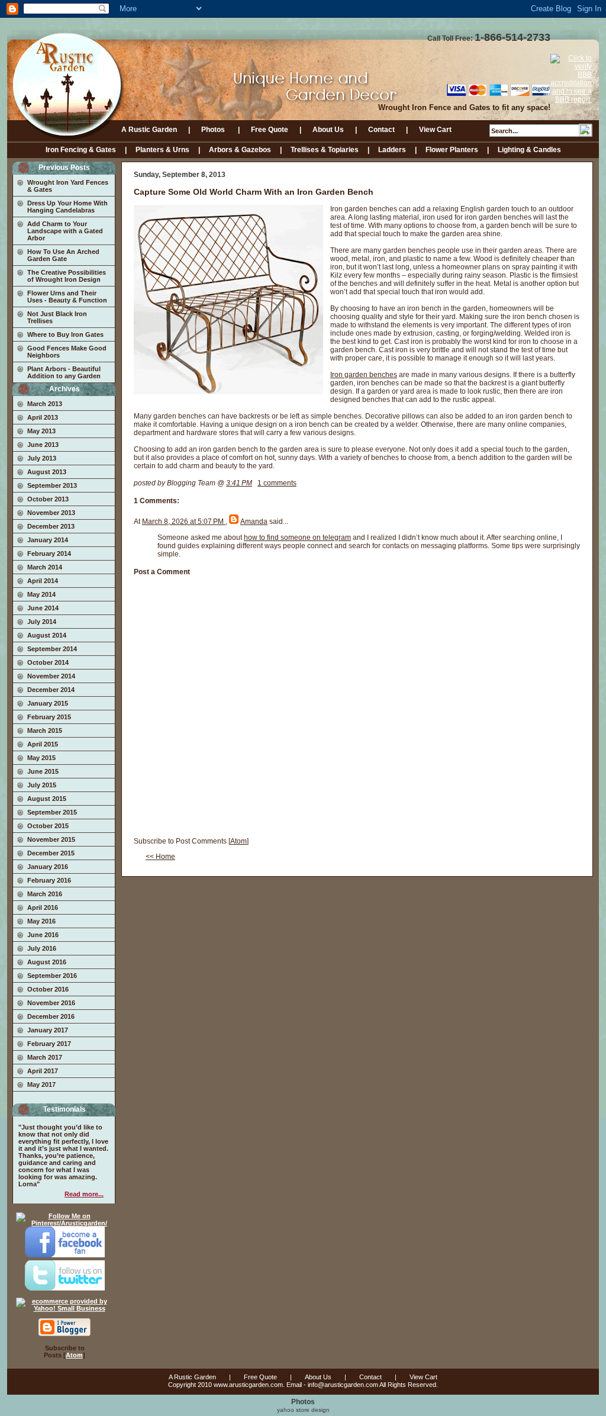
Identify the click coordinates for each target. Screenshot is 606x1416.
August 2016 (46, 962)
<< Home (160, 856)
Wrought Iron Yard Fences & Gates (67, 186)
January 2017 (47, 1030)
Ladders (392, 150)
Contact (381, 129)
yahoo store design (303, 1410)
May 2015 (41, 757)
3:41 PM (239, 483)
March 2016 (44, 893)
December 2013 (51, 526)
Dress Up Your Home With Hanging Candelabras (67, 206)
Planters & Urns (162, 150)
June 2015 (43, 771)
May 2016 (41, 921)
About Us (328, 129)
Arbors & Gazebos (240, 150)
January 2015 (47, 703)
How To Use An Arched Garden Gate (63, 255)
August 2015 (46, 798)
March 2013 (44, 403)
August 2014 (46, 635)
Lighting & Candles (529, 150)
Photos (214, 129)
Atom (74, 1355)
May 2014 (41, 594)
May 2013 (41, 431)
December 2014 (51, 689)
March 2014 (44, 567)
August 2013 (46, 471)
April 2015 (42, 744)
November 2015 (51, 839)
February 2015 (49, 716)
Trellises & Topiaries (325, 150)
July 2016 (41, 948)
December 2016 (51, 1016)
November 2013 (51, 512)
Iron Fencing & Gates (81, 150)
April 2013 (42, 417)
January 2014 (47, 539)
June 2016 (43, 934)
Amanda (253, 521)
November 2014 (51, 676)
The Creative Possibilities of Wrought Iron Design (66, 276)
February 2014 (49, 553)
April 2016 (42, 907)
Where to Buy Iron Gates (65, 334)
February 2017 (49, 1043)
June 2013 (43, 444)
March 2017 (44, 1057)
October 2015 (48, 825)
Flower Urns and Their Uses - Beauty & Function (67, 296)
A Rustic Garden (149, 129)
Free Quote (269, 129)
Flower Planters (452, 150)
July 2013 (41, 458)
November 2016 (51, 1002)
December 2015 (51, 853)
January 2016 (47, 866)
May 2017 (41, 1084)
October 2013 (48, 499)
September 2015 (52, 812)
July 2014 (41, 621)
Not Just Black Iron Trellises (57, 317)
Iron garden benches (363, 375)
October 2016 (48, 989)
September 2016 (52, 975)
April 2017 (42, 1070)
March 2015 (44, 730)
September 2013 (52, 485)
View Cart (435, 129)
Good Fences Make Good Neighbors (67, 352)
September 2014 (52, 648)
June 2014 (43, 608)
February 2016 (49, 880)
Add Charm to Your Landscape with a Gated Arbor (65, 231)
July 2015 (41, 785)
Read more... (84, 1194)
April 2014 (42, 580)
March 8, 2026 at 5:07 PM (183, 521)
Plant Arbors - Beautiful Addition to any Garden (64, 372)
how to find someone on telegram (297, 537)
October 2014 (48, 662)
